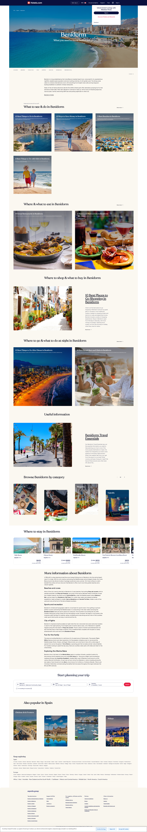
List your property (93, 2)
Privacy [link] (86, 801)
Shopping (44, 70)
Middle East (82, 779)
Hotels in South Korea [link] (32, 820)
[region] (73, 829)
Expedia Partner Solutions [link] (71, 802)
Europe (15, 772)
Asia (20, 779)
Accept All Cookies (124, 829)
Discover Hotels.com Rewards (106, 17)
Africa (15, 779)
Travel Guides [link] (107, 803)
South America (102, 779)
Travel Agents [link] (69, 807)
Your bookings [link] (50, 798)
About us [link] (106, 798)
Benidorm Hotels (68, 70)
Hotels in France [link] (31, 813)
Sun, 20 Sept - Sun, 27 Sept (63, 685)
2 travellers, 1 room (96, 685)
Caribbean (55, 779)
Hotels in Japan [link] (31, 803)
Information (59, 70)
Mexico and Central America (68, 779)
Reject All (112, 829)
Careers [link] (105, 801)
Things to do (31, 70)
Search (127, 684)
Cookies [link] (86, 803)
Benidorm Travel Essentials (96, 437)
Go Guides (15, 70)
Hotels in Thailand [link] (32, 806)
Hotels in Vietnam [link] (32, 818)
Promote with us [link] (69, 805)
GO (14, 10)
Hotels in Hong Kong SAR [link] (33, 815)
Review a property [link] (51, 806)
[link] (106, 22)
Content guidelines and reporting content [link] (92, 807)
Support (102, 2)
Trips (108, 2)
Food (38, 70)
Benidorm (23, 70)
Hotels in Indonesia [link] (32, 811)
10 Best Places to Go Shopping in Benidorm (96, 298)
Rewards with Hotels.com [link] (109, 806)
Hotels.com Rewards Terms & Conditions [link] (91, 810)
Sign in (117, 2)
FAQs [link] (48, 801)
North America (92, 779)
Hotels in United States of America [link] (35, 798)
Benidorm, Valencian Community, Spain (30, 685)
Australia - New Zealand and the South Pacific (37, 779)
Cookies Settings (101, 829)
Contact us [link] (49, 803)
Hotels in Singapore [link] (32, 808)
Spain (18, 10)
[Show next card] (133, 551)
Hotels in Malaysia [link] (32, 801)
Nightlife (51, 70)
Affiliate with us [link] (69, 800)
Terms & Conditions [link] (89, 798)
